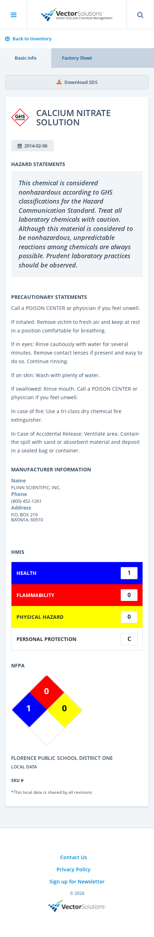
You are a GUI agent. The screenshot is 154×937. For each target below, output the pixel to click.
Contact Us (73, 857)
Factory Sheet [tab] (77, 58)
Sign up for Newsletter (77, 881)
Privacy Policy (74, 869)
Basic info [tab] (26, 58)
